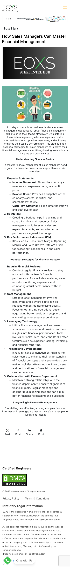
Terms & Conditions (37, 498)
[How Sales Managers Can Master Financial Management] (35, 63)
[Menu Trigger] (65, 6)
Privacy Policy (11, 498)
